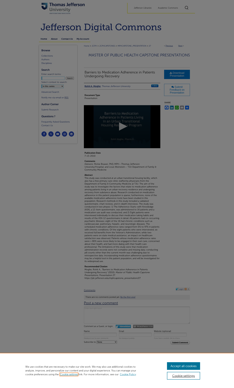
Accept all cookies (183, 366)
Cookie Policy (128, 374)
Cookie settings (69, 374)
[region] (117, 370)
